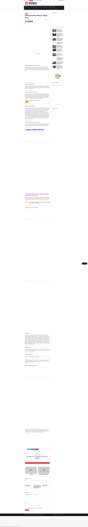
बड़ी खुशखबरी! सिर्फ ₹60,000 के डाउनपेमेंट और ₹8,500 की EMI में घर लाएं (60, 46)
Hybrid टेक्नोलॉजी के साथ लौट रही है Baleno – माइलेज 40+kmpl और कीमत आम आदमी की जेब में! (60, 50)
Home (26, 12)
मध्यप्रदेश (40, 6)
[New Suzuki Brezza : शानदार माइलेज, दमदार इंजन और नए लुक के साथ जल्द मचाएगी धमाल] (54, 30)
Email (26, 505)
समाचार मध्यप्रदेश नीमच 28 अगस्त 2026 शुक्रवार (37, 0)
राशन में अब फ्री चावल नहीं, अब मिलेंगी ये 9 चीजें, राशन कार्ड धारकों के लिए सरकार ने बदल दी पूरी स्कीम (60, 39)
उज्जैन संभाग (28, 12)
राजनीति (43, 6)
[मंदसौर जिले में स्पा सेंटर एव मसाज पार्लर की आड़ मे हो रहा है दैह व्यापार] (54, 43)
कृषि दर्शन (54, 6)
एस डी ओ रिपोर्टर (27, 19)
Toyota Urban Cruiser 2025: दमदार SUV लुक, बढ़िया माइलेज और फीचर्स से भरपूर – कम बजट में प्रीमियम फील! (60, 35)
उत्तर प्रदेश (31, 6)
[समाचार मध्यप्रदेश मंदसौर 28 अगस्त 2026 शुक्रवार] (29, 482)
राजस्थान (36, 6)
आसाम (38, 6)
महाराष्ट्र (33, 6)
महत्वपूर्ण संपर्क (51, 6)
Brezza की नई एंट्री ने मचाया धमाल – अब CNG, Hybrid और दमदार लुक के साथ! (60, 54)
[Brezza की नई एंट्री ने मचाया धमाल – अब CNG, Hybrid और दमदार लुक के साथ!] (54, 54)
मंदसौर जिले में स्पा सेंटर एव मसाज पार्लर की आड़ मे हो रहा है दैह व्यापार (60, 43)
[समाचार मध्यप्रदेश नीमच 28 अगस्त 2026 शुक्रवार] (46, 482)
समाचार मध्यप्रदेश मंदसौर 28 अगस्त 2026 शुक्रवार (34, 100)
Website (39, 505)
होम (24, 6)
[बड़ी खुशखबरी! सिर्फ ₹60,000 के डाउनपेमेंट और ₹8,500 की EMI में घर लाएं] (54, 46)
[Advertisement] (37, 48)
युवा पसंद (45, 6)
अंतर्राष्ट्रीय (27, 6)
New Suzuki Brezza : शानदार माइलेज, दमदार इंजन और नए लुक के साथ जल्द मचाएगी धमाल (59, 30)
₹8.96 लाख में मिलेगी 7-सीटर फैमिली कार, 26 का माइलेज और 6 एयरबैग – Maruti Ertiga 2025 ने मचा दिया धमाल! (60, 67)
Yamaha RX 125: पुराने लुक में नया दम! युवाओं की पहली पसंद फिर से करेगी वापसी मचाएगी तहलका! (60, 62)
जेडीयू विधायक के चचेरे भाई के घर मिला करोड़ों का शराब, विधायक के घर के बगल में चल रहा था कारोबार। (60, 58)
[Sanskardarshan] (31, 3)
